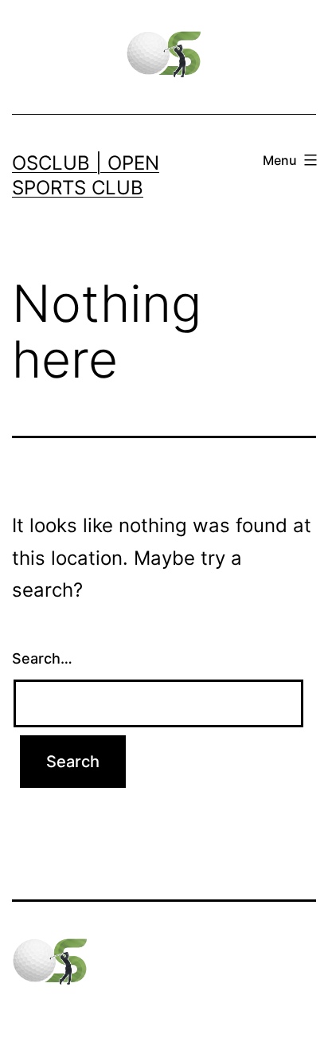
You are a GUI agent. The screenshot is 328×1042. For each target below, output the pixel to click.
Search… (42, 658)
